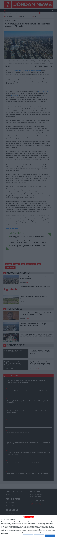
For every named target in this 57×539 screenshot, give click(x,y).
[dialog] (28, 527)
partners (8, 521)
